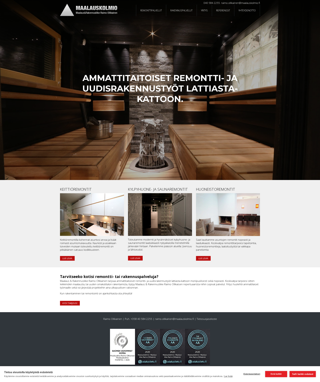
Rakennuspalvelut (181, 10)
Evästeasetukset (252, 374)
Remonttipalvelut (151, 10)
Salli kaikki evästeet (302, 374)
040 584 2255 (212, 2)
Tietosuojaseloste (207, 318)
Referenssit (223, 10)
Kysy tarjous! (69, 303)
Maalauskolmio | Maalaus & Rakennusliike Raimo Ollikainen (132, 10)
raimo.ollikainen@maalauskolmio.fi (240, 2)
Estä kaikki (276, 374)
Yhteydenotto (247, 10)
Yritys (204, 10)
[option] (160, 90)
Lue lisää (67, 258)
